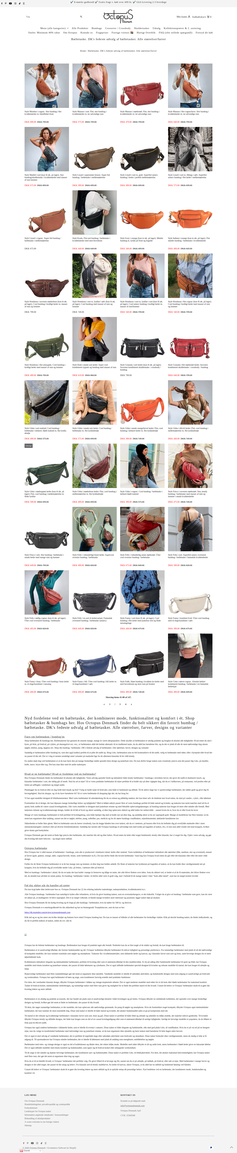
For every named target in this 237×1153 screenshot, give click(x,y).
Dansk (26, 1150)
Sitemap (28, 1125)
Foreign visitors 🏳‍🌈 (122, 32)
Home (83, 51)
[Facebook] (1, 3)
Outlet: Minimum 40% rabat (44, 32)
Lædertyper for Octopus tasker (38, 1111)
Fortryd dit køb (204, 32)
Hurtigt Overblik (146, 32)
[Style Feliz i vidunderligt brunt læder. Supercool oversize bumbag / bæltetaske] (94, 529)
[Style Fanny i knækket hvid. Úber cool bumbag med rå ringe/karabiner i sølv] (190, 592)
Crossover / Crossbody (118, 28)
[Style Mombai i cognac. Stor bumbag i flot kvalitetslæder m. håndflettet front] (47, 86)
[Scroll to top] (231, 1147)
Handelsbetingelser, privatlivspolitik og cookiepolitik (47, 1104)
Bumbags (97, 28)
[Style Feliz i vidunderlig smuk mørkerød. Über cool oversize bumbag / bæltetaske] (142, 529)
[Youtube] (10, 3)
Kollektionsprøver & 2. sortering (182, 28)
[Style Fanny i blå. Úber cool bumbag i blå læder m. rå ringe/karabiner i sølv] (94, 656)
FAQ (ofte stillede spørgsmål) (175, 32)
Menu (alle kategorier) (53, 28)
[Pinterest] (5, 3)
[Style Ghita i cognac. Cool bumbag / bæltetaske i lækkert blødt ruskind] (142, 466)
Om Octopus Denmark (34, 1101)
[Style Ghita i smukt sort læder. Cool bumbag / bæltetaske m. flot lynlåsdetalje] (94, 402)
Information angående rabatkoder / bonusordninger (46, 1115)
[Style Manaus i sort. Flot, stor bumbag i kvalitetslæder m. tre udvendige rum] (94, 86)
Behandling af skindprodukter (37, 1118)
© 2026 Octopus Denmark (34, 1148)
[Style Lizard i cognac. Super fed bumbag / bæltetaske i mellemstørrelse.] (47, 212)
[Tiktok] (19, 3)
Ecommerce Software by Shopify (61, 1148)
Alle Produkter (80, 28)
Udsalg (156, 28)
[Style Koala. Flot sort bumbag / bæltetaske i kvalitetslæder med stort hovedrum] (94, 212)
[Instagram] (15, 3)
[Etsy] (23, 3)
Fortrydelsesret (31, 1108)
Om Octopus (70, 32)
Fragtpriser (102, 32)
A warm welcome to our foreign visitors (42, 1122)
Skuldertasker (141, 28)
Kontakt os (87, 32)
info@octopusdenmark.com (133, 1106)
